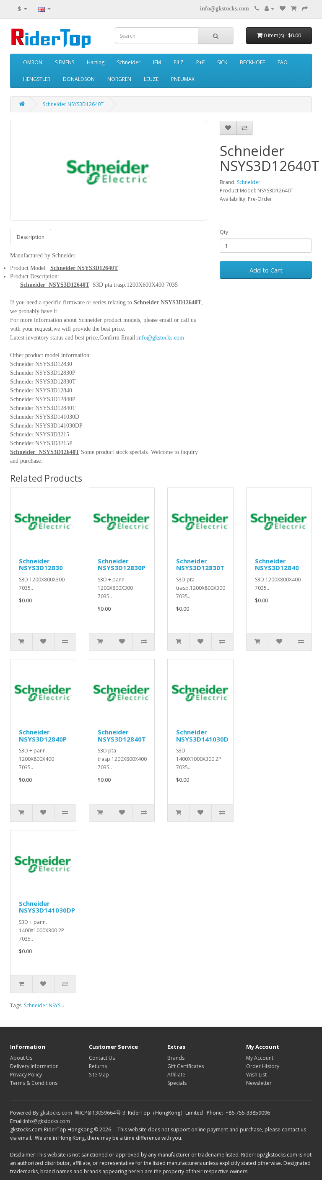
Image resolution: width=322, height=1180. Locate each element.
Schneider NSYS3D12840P (43, 735)
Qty (224, 232)
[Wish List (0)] (283, 8)
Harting (95, 62)
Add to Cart (266, 270)
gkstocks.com (56, 1112)
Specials (177, 1083)
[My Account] (269, 8)
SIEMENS (64, 62)
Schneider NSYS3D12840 (277, 564)
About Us (21, 1057)
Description (30, 237)
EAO (283, 62)
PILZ (179, 62)
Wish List (256, 1074)
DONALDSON (79, 79)
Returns (98, 1066)
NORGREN (119, 79)
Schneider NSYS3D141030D (202, 735)
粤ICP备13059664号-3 (100, 1112)
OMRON (32, 62)
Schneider (128, 62)
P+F (200, 62)
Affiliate (176, 1074)
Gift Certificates (185, 1066)
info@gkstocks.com (224, 8)
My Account (259, 1057)
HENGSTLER (36, 79)
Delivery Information (34, 1066)
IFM (157, 62)
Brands (175, 1057)
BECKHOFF (252, 62)
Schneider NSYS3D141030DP (47, 907)
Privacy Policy (26, 1074)
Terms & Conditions (33, 1083)
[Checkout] (305, 8)
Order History (262, 1066)
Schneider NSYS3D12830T (200, 564)
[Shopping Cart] (293, 8)
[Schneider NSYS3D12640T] (108, 170)
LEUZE (151, 79)
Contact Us (102, 1057)
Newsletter (259, 1083)
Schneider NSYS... (44, 1005)
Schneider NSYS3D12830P (121, 564)
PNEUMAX (183, 79)
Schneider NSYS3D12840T (122, 735)
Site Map (99, 1074)
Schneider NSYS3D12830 (41, 564)
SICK (222, 62)
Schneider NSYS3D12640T (73, 104)
